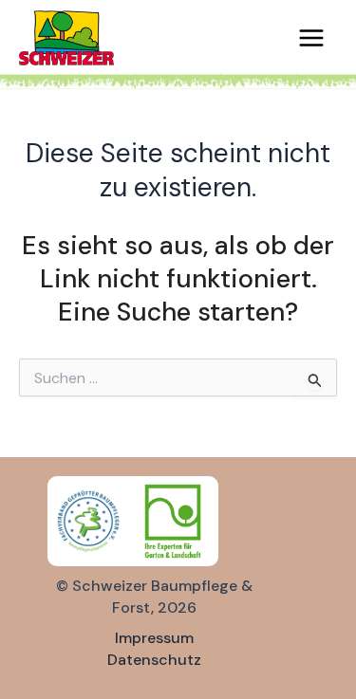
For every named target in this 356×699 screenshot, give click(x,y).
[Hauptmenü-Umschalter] (311, 38)
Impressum (154, 638)
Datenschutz (154, 660)
